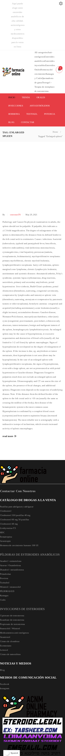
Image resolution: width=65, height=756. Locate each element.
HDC (2, 532)
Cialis (3, 600)
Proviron (4, 578)
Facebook (4, 684)
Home (55, 132)
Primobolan (5, 574)
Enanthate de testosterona (12, 620)
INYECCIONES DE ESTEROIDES (22, 609)
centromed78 (15, 215)
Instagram (4, 688)
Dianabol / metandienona (12, 569)
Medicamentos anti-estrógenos (14, 633)
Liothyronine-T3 (8, 528)
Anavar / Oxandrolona (10, 565)
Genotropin (5, 541)
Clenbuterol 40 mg (9, 524)
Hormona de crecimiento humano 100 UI (19, 545)
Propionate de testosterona (12, 624)
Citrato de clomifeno (10, 641)
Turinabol (4, 582)
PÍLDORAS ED (7, 591)
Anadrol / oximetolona (10, 561)
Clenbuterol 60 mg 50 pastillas (14, 519)
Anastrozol (5, 637)
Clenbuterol (5, 511)
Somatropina (6, 537)
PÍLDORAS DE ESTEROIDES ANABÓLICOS (30, 554)
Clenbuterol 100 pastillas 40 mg (15, 515)
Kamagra (4, 595)
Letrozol (4, 650)
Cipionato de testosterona (12, 615)
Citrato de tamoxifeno (10, 654)
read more (7, 436)
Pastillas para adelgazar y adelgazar (16, 506)
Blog (2, 670)
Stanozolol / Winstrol (10, 628)
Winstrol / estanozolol (10, 587)
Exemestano (6, 645)
